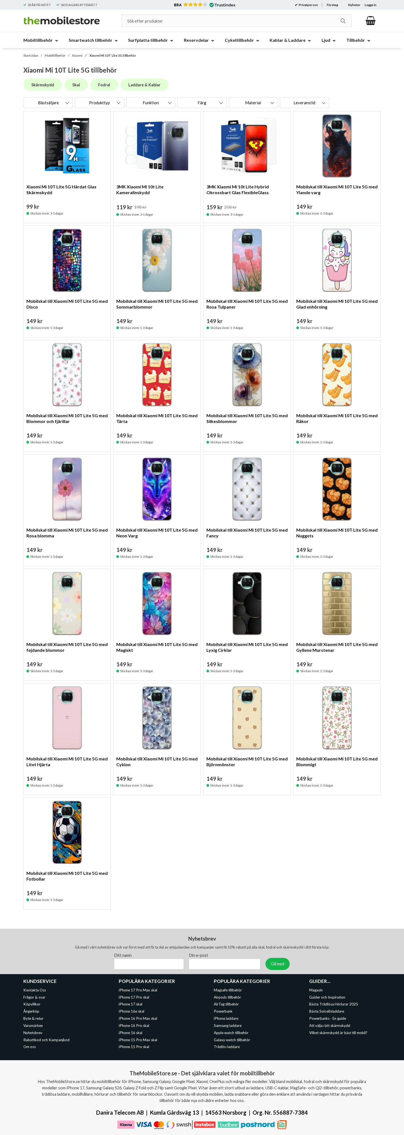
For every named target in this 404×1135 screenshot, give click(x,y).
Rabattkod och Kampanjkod (46, 1040)
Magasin (316, 990)
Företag (332, 5)
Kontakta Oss (34, 990)
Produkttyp (99, 102)
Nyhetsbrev (32, 1032)
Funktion (151, 102)
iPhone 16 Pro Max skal (138, 1018)
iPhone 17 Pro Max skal (138, 990)
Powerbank (223, 1011)
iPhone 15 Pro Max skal (138, 1040)
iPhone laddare (226, 1018)
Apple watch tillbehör (231, 1032)
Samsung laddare (228, 1025)
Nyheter (354, 5)
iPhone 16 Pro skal (134, 1025)
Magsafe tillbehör (228, 990)
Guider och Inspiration (327, 997)
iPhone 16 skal (130, 1032)
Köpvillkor (31, 1004)
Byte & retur (33, 1018)
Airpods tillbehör (227, 997)
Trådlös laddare (227, 1047)
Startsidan (30, 55)
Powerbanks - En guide (327, 1018)
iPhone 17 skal (130, 1004)
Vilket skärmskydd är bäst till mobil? (338, 1032)
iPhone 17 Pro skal (134, 997)
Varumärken (33, 1025)
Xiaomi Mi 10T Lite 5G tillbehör (112, 55)
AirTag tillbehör (226, 1004)
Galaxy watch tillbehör (232, 1040)
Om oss (29, 1047)
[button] (204, 5)
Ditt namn (123, 955)
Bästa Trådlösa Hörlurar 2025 (333, 1004)
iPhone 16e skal (131, 1011)
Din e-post (198, 955)
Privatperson (308, 5)
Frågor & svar (34, 997)
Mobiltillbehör (55, 55)
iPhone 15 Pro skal (134, 1047)
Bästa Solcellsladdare (326, 1011)
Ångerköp (31, 1011)
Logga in (371, 5)
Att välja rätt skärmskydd (329, 1025)
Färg (202, 102)
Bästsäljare (48, 102)
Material (253, 102)
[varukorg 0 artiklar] (371, 20)
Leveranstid (304, 102)
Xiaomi (77, 55)
